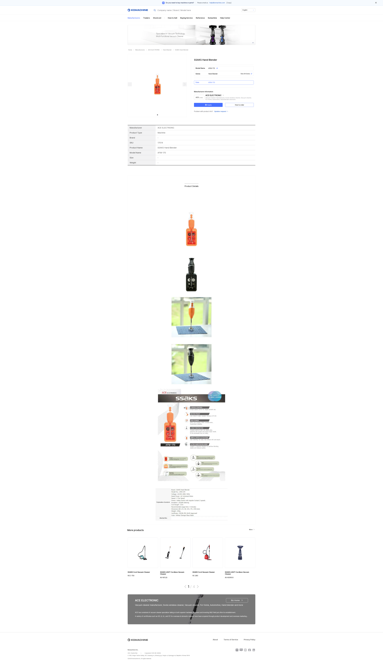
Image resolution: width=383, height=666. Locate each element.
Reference (200, 18)
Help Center (225, 18)
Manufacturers (134, 18)
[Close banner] (376, 2)
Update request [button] (220, 111)
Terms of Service (231, 640)
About (215, 640)
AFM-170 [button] (211, 68)
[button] (378, 649)
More (251, 529)
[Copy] (229, 3)
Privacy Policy (249, 640)
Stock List (157, 18)
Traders (146, 18)
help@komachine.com (217, 3)
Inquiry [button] (209, 105)
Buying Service (186, 18)
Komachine (212, 18)
